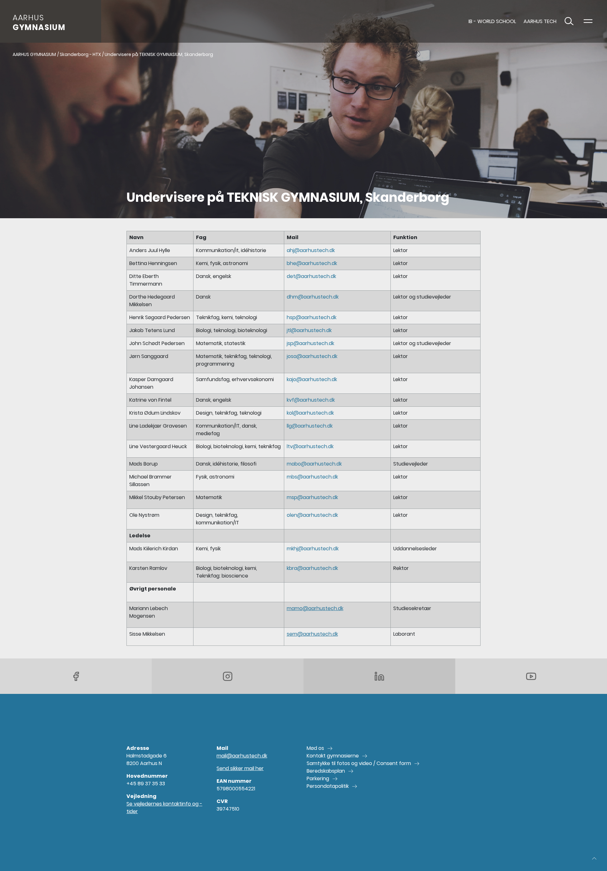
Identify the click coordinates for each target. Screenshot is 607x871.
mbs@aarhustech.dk (312, 476)
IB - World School (492, 21)
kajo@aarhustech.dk (312, 379)
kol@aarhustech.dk (310, 413)
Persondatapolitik (328, 786)
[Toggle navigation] (588, 21)
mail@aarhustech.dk (242, 755)
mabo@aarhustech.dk (314, 463)
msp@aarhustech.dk (312, 497)
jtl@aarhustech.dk (309, 330)
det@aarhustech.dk (311, 276)
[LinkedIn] (379, 676)
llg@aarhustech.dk (310, 425)
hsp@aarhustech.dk (311, 317)
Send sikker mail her (240, 768)
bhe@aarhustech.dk (312, 263)
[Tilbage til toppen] (594, 858)
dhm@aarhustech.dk (313, 296)
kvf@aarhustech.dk (311, 400)
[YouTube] (531, 676)
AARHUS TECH (540, 21)
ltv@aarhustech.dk (310, 446)
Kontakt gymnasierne (333, 755)
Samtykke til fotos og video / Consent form (359, 763)
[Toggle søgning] (569, 21)
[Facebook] (76, 676)
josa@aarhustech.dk (312, 356)
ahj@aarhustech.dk (311, 250)
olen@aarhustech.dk (312, 515)
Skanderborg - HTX (80, 54)
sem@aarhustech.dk (312, 634)
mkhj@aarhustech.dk (313, 548)
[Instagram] (228, 676)
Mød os (315, 748)
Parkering (318, 778)
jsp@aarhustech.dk (310, 343)
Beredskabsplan (326, 771)
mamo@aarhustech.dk (315, 608)
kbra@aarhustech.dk (312, 568)
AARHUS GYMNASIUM (34, 54)
